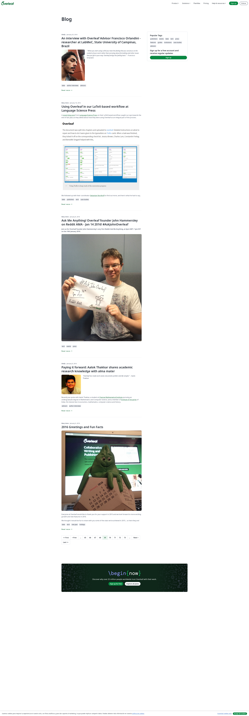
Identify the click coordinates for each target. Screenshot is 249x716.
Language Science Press (88, 115)
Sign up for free (116, 584)
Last (65, 542)
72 (120, 538)
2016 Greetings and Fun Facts (82, 427)
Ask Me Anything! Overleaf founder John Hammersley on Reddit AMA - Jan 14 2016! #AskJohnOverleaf (99, 222)
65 (85, 538)
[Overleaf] (7, 3)
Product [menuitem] (175, 3)
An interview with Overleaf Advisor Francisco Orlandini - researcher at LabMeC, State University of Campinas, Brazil (101, 42)
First (66, 538)
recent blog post (69, 115)
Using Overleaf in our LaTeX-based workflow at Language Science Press (94, 108)
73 (125, 538)
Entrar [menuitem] (243, 3)
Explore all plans (132, 584)
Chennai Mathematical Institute (110, 397)
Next (135, 538)
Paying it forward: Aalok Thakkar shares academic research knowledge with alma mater (97, 369)
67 (95, 538)
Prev (74, 538)
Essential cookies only (224, 713)
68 (100, 538)
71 (115, 538)
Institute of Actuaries (129, 400)
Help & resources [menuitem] (218, 3)
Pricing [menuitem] (206, 3)
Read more (67, 90)
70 (110, 538)
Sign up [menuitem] (233, 3)
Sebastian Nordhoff (97, 195)
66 (90, 538)
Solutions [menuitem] (185, 3)
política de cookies (138, 713)
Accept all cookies (240, 714)
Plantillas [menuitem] (197, 3)
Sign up (168, 58)
